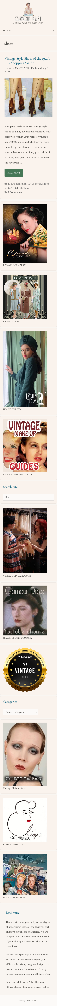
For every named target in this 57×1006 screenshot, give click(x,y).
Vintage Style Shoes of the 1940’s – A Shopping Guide (27, 60)
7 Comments (15, 192)
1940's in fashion (17, 183)
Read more (13, 172)
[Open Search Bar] (53, 30)
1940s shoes (34, 183)
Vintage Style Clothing (17, 187)
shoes (45, 183)
